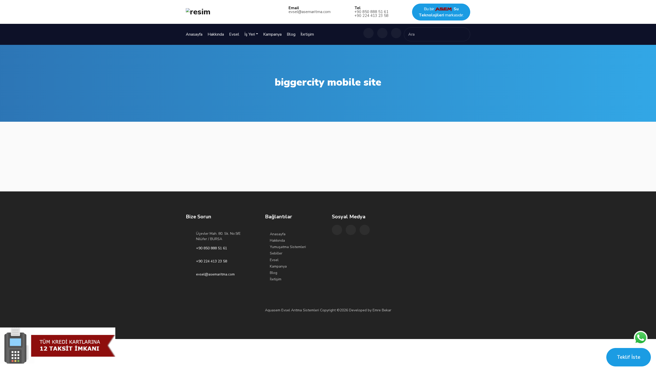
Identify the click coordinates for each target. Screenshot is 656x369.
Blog (291, 34)
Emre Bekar (382, 310)
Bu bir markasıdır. (441, 12)
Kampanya (272, 34)
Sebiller (276, 253)
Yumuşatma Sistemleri (288, 246)
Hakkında (216, 34)
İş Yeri (249, 34)
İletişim (307, 34)
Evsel (234, 34)
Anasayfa (194, 34)
